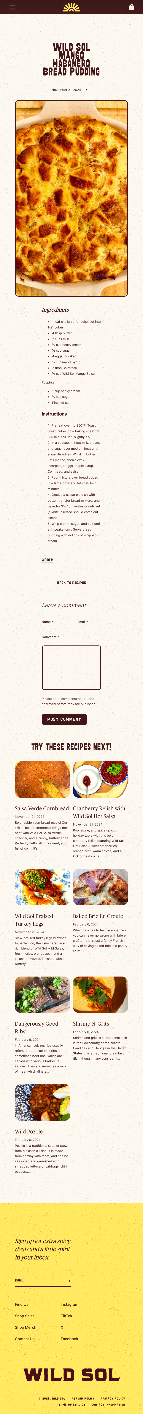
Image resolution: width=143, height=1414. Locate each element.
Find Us (21, 1304)
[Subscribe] (63, 1281)
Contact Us (25, 1339)
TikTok (66, 1316)
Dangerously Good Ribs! (36, 1027)
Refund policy (83, 1398)
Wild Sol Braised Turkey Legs (34, 920)
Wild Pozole (29, 1131)
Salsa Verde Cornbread (42, 808)
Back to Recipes (71, 582)
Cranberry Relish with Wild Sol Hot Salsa (99, 812)
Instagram (69, 1304)
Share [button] (47, 559)
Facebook (69, 1339)
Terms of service (71, 1404)
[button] (12, 7)
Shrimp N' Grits (91, 1023)
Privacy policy (113, 1398)
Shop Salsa (24, 1316)
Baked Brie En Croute (98, 916)
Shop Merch (25, 1327)
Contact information (108, 1404)
